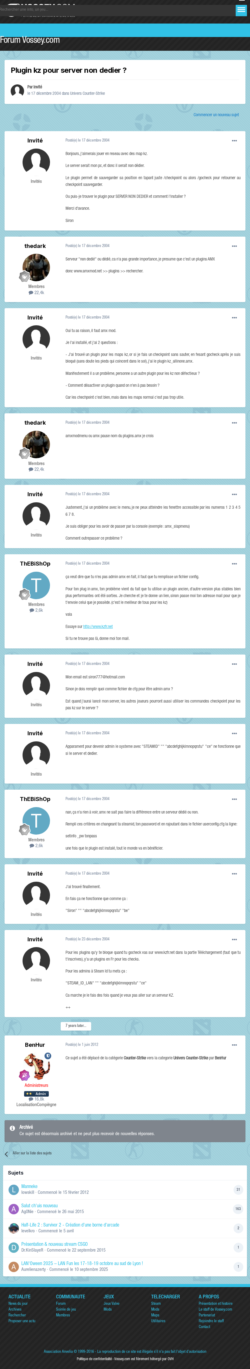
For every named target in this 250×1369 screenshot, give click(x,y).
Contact (204, 1327)
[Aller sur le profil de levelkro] (14, 1228)
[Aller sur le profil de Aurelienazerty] (14, 1267)
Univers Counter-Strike (87, 94)
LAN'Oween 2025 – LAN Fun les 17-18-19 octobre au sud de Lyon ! (82, 1264)
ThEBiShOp (35, 563)
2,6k (38, 610)
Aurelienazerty (33, 1270)
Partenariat (207, 1316)
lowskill (27, 1192)
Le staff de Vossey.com (215, 1310)
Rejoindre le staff (211, 1321)
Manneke (29, 1187)
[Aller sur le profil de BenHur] (36, 1066)
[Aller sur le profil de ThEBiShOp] (36, 585)
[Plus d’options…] (234, 141)
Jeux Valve (112, 1304)
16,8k (38, 1099)
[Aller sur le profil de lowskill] (14, 1190)
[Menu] (241, 9)
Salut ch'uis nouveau (39, 1206)
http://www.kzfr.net (98, 627)
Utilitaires (158, 1321)
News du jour (18, 1304)
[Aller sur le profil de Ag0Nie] (14, 1209)
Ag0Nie (27, 1212)
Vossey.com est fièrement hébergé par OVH (143, 1359)
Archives (15, 1310)
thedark (35, 246)
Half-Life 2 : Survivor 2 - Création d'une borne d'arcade (70, 1225)
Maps (155, 1316)
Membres (63, 1316)
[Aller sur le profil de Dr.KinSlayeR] (14, 1247)
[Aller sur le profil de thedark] (36, 267)
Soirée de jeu (66, 1310)
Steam (156, 1304)
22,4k (38, 293)
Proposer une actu (22, 1321)
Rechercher (17, 1316)
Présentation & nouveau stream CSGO (54, 1244)
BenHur (35, 1045)
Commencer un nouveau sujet (216, 115)
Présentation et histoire (216, 1304)
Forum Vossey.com (30, 41)
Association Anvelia (58, 1352)
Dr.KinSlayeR (32, 1250)
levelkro (28, 1231)
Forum (61, 1304)
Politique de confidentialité (94, 1359)
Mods (108, 1310)
